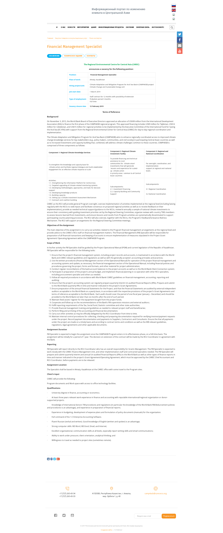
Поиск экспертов (95, 38)
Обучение (130, 27)
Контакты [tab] (91, 56)
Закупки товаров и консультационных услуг (71, 38)
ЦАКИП (93, 27)
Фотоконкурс (158, 27)
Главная (50, 38)
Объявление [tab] (54, 56)
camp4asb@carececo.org (156, 493)
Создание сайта (106, 530)
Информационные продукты (111, 27)
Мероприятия (83, 27)
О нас (63, 27)
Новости (71, 27)
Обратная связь (142, 27)
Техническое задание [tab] (73, 56)
